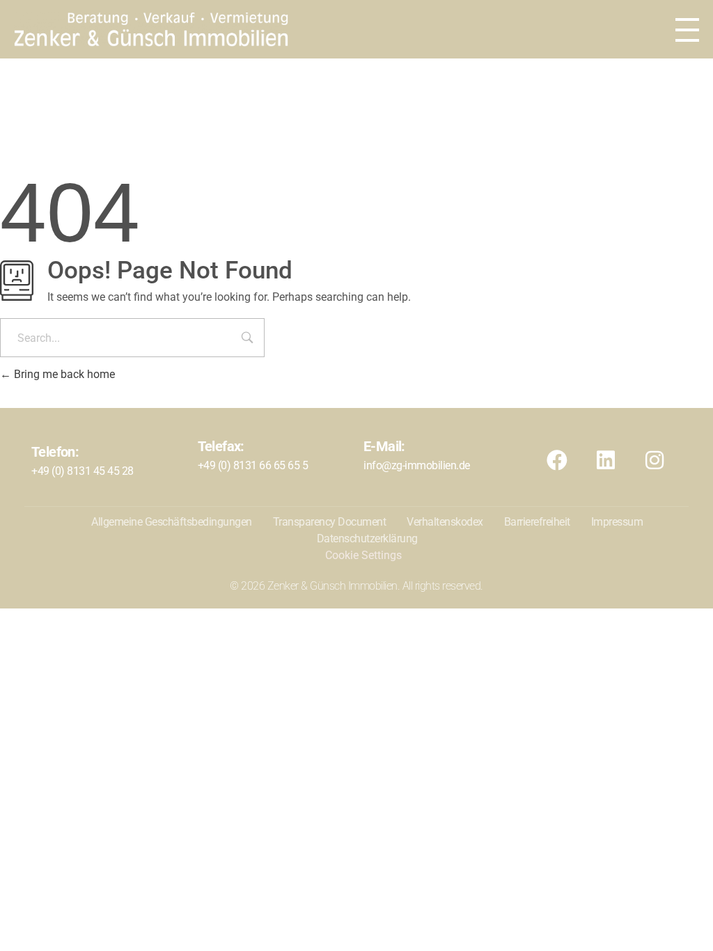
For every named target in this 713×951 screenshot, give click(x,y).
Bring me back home (63, 374)
